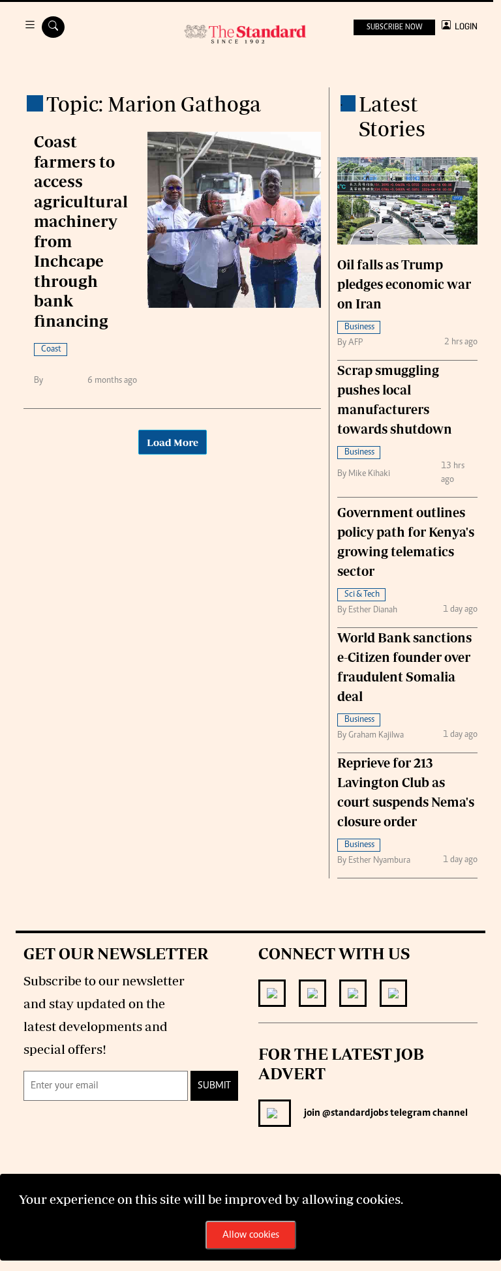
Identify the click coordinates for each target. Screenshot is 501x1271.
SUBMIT (214, 1086)
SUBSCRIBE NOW (394, 27)
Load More (172, 442)
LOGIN (464, 26)
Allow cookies (250, 1235)
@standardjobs (354, 1113)
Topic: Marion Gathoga (153, 103)
